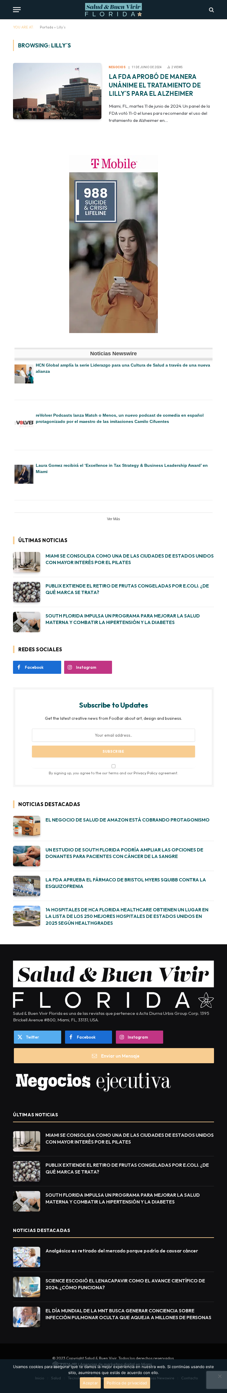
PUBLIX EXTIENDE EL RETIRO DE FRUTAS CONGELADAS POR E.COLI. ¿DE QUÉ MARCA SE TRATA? (127, 589)
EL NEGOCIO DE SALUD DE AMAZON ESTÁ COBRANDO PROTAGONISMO (128, 820)
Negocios (117, 67)
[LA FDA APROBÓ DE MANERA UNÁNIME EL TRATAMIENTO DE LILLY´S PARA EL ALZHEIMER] (57, 91)
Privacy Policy (145, 772)
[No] (220, 1376)
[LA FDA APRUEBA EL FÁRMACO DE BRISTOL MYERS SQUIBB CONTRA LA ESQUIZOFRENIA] (26, 886)
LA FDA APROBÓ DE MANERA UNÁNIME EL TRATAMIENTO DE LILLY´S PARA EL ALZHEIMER (155, 85)
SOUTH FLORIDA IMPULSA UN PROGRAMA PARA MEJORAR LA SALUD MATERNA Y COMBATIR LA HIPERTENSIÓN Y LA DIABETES (123, 619)
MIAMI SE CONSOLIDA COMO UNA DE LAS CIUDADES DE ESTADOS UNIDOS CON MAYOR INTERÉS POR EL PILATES (130, 559)
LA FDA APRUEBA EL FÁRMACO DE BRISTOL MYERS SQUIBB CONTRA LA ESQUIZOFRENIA (126, 883)
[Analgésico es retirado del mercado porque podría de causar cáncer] (26, 1257)
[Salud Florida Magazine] (113, 9)
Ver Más (113, 519)
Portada (46, 27)
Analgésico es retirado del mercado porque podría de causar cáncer (122, 1251)
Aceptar (90, 1383)
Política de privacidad (127, 1383)
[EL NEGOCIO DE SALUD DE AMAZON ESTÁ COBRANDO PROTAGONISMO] (26, 826)
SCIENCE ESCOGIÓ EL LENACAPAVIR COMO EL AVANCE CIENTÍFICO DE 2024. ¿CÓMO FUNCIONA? (125, 1284)
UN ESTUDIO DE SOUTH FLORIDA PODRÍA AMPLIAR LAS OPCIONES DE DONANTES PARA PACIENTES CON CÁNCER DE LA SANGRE (124, 853)
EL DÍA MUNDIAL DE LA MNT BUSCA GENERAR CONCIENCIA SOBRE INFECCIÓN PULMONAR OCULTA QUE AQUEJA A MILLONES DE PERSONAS (128, 1314)
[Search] (211, 9)
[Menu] (17, 9)
